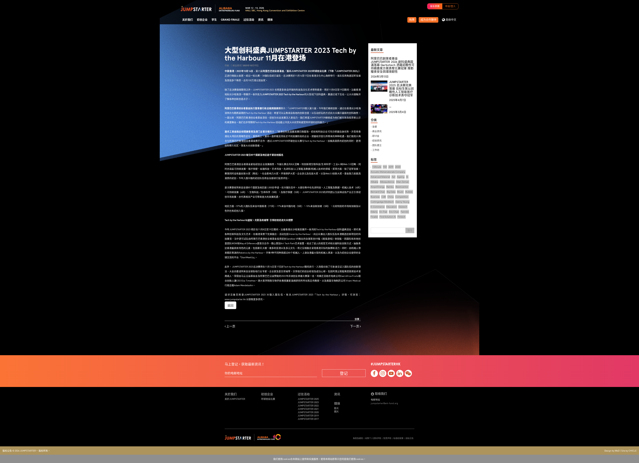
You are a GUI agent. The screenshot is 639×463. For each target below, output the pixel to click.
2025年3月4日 (397, 112)
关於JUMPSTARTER (235, 398)
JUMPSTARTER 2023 (308, 402)
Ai (407, 176)
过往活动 (248, 19)
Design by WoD (611, 450)
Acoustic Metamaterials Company (388, 171)
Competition (401, 196)
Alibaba (374, 181)
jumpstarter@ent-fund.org (384, 403)
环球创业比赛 (268, 398)
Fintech (401, 216)
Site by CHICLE (629, 450)
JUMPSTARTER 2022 (308, 405)
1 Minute (376, 166)
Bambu (390, 186)
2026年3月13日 (380, 76)
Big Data (391, 191)
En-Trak (383, 211)
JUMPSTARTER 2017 (308, 418)
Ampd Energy (378, 186)
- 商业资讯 (376, 131)
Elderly (374, 211)
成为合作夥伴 (428, 19)
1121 (385, 166)
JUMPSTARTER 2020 (308, 412)
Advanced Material (380, 176)
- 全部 (374, 126)
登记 (344, 373)
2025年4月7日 (397, 100)
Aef (393, 176)
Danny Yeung (402, 201)
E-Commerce (378, 206)
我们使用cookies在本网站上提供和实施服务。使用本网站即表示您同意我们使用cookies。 (319, 459)
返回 (230, 305)
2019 (391, 166)
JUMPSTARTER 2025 (308, 398)
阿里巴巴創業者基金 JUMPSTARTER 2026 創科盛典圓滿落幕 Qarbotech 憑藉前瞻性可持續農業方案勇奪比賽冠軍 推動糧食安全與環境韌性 (392, 65)
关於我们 (187, 19)
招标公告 (410, 438)
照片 (336, 411)
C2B (383, 196)
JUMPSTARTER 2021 (308, 408)
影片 (336, 408)
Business (375, 196)
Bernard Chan (378, 191)
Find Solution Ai (388, 216)
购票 (412, 19)
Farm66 (405, 211)
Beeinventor (402, 186)
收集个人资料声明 (373, 438)
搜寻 (410, 230)
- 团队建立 (376, 145)
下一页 (355, 326)
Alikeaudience (387, 181)
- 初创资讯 (376, 140)
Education (391, 206)
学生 (214, 19)
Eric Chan (394, 211)
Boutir (400, 191)
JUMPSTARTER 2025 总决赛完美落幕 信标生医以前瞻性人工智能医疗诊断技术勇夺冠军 (401, 88)
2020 (398, 166)
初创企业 (202, 19)
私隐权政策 (398, 438)
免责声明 (387, 438)
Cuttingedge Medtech (382, 201)
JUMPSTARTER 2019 (308, 415)
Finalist (374, 216)
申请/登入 (450, 6)
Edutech (403, 206)
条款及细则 (358, 438)
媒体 (270, 19)
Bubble (409, 191)
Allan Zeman (402, 181)
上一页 (230, 326)
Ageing (400, 176)
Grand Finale (230, 19)
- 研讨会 (375, 135)
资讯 (260, 19)
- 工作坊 (375, 149)
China (391, 196)
